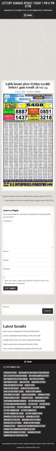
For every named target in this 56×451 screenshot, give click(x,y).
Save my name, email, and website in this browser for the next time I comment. (27, 282)
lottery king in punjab (36, 401)
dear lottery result (11, 388)
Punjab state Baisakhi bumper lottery (31, 426)
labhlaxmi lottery (41, 398)
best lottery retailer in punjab (15, 376)
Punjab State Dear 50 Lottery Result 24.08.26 (22, 340)
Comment (8, 221)
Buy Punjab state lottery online (15, 379)
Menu (29, 15)
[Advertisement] (28, 48)
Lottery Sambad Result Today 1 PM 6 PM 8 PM (28, 4)
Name (6, 251)
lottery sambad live (28, 410)
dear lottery (30, 385)
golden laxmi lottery (11, 398)
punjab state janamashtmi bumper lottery (19, 429)
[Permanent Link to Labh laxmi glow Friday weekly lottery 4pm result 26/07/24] (28, 140)
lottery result (9, 407)
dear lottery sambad (33, 391)
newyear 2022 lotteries (12, 423)
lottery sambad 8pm (11, 410)
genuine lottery (44, 394)
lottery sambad (39, 407)
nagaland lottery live (12, 419)
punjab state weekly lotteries (15, 432)
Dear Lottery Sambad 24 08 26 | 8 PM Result (21, 331)
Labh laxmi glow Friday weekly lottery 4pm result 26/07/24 (28, 85)
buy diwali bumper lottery (39, 376)
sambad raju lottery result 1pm (15, 435)
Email (6, 260)
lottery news (45, 404)
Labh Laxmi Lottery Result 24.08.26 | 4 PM (20, 344)
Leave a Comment (35, 92)
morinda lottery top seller (14, 416)
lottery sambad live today (13, 413)
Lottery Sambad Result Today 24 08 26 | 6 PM (21, 336)
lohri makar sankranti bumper (15, 401)
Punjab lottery (9, 426)
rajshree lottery (34, 432)
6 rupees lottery (10, 372)
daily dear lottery (10, 382)
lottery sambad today (34, 413)
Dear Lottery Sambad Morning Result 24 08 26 (22, 349)
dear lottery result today (13, 391)
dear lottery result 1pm (30, 388)
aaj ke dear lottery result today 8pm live (34, 372)
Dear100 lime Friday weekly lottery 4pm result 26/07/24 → (28, 196)
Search (6, 307)
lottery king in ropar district (15, 404)
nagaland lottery (32, 416)
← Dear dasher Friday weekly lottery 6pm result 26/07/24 (28, 201)
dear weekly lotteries (12, 394)
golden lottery (27, 398)
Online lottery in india (32, 423)
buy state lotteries (37, 379)
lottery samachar (24, 407)
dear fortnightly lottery (13, 385)
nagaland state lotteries (31, 419)
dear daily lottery (38, 382)
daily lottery (24, 382)
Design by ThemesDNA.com (28, 447)
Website (6, 269)
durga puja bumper (29, 394)
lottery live (33, 404)
